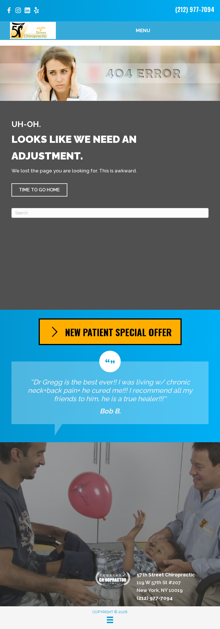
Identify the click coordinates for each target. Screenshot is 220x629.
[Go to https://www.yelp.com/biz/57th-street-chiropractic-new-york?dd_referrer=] (36, 11)
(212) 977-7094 (194, 9)
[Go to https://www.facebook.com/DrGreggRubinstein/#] (9, 11)
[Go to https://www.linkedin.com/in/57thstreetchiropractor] (27, 11)
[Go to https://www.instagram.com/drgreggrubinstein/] (18, 11)
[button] (39, 190)
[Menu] (110, 620)
